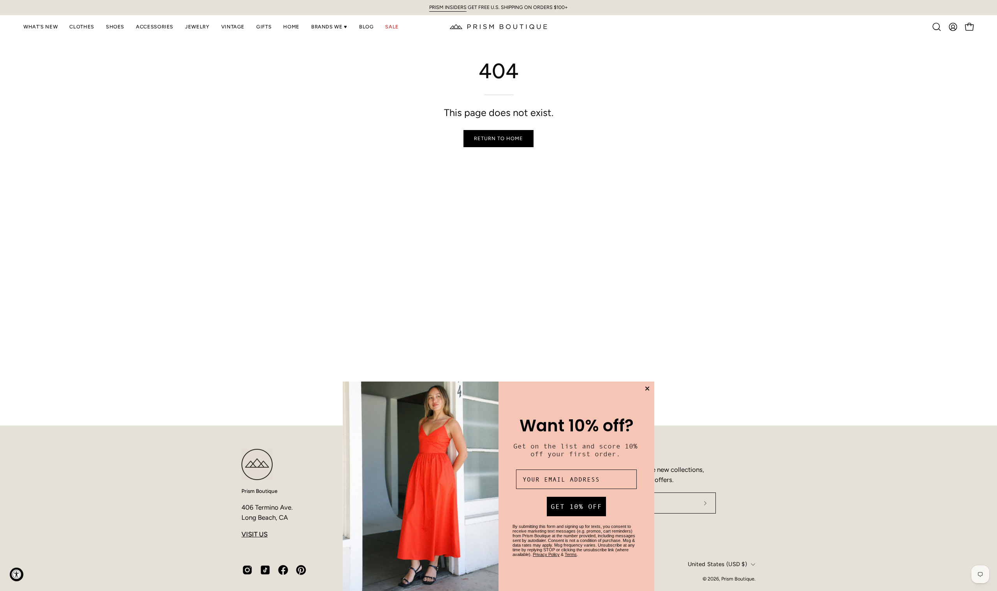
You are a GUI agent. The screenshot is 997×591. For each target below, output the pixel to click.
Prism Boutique (259, 491)
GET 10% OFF (576, 506)
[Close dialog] (647, 388)
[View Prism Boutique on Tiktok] (265, 570)
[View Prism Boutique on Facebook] (283, 570)
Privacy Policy (546, 554)
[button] (40, 27)
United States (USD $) (717, 564)
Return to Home (498, 138)
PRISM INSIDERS (448, 7)
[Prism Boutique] (498, 26)
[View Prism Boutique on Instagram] (247, 570)
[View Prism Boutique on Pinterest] (301, 570)
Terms (571, 554)
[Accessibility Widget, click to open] (16, 574)
